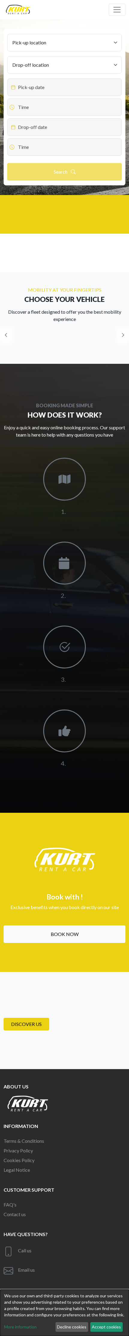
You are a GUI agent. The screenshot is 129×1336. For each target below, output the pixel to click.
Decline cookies (71, 1326)
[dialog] (64, 1313)
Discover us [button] (26, 1024)
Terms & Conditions (24, 1141)
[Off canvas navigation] (117, 10)
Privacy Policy (18, 1150)
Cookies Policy (19, 1160)
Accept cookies (106, 1326)
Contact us (15, 1214)
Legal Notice (17, 1170)
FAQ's (10, 1204)
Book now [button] (65, 934)
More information (20, 1326)
